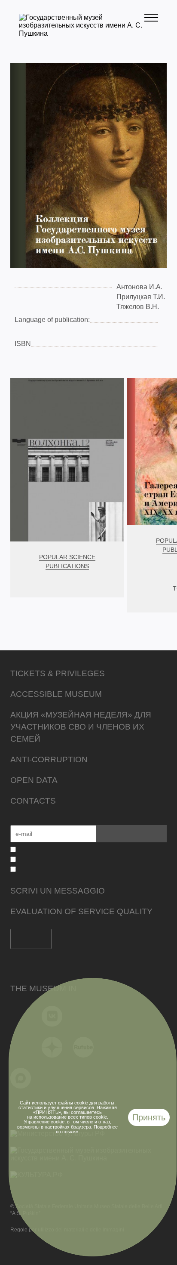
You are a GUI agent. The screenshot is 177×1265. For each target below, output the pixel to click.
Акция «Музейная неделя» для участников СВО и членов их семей (80, 726)
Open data (34, 780)
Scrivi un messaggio (57, 890)
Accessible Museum (56, 694)
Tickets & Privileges (57, 673)
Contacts (33, 800)
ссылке (70, 1131)
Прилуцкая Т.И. (140, 296)
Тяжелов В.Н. (137, 306)
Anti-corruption (49, 759)
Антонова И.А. (139, 287)
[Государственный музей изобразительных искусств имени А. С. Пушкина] (81, 33)
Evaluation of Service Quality (81, 911)
